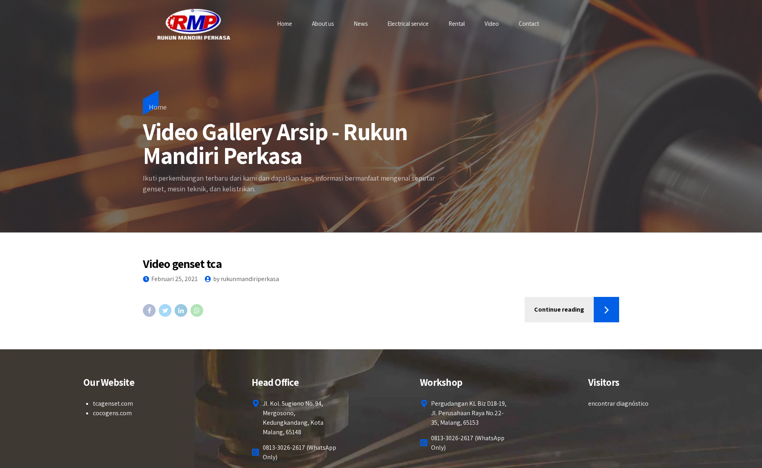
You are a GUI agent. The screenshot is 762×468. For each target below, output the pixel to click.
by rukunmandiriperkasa (246, 279)
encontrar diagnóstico (618, 403)
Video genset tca (182, 264)
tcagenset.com (113, 403)
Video (492, 23)
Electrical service (408, 23)
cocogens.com (112, 413)
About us (323, 23)
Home (284, 23)
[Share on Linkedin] (181, 310)
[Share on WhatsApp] (196, 310)
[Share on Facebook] (149, 310)
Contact (529, 23)
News (361, 23)
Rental (456, 23)
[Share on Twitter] (165, 310)
